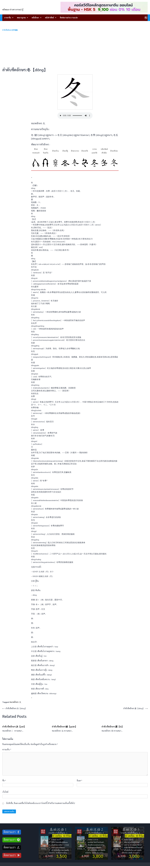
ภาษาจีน (7, 17)
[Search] (146, 17)
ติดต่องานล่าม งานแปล (69, 17)
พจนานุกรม (21, 17)
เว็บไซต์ (5, 792)
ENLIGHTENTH (15, 5)
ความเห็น (6, 749)
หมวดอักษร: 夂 (15, 702)
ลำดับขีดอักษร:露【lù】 (113, 726)
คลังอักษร (35, 17)
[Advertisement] (75, 49)
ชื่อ (4, 780)
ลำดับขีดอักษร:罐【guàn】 (64, 726)
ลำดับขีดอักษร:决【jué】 (14, 726)
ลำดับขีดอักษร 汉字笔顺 (10, 30)
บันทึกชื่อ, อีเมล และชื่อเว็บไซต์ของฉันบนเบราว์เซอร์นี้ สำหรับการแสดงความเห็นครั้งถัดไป (40, 803)
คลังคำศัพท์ (49, 17)
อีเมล (79, 780)
